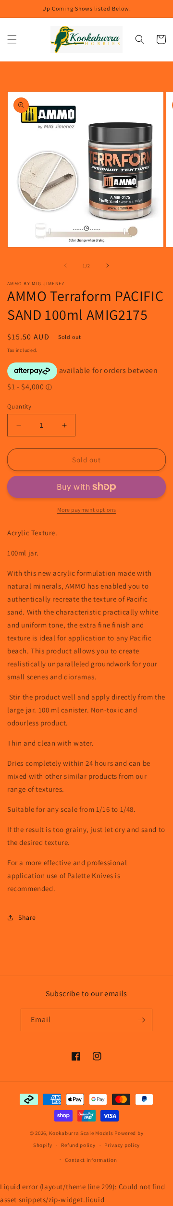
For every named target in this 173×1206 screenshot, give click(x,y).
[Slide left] (65, 265)
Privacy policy (122, 1145)
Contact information (91, 1160)
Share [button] (27, 917)
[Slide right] (107, 265)
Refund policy (78, 1145)
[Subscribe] (141, 1020)
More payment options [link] (86, 509)
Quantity (19, 406)
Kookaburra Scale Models (81, 1133)
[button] (12, 39)
